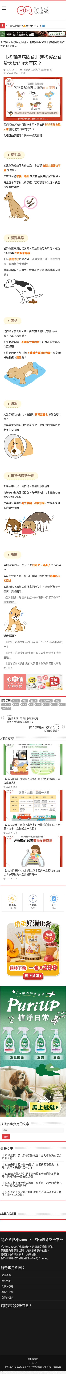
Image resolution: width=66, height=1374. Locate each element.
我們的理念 (7, 1297)
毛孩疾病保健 (18, 42)
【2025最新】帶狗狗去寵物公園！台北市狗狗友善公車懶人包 (32, 1157)
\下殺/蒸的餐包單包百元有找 (23, 26)
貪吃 (54, 705)
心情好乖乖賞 (46, 701)
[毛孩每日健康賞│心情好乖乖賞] (33, 681)
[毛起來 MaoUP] (33, 10)
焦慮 (16, 705)
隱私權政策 (33, 1359)
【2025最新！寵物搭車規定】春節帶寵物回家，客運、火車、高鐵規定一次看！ (30, 1166)
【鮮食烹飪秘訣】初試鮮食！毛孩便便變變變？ (43, 728)
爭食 (24, 705)
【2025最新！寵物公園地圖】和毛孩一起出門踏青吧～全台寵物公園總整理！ (32, 1184)
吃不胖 (16, 701)
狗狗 (38, 705)
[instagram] (36, 1363)
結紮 (46, 705)
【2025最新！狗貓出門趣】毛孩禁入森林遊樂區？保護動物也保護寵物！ (32, 1193)
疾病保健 (6, 1280)
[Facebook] (30, 1363)
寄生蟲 (33, 701)
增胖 (25, 701)
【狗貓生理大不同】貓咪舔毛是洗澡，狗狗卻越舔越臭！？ (22, 719)
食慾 (62, 705)
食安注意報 (7, 1286)
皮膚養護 (6, 1275)
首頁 (5, 42)
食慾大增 (6, 708)
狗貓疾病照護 (45, 69)
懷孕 (57, 701)
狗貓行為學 (7, 1292)
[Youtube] (32, 1363)
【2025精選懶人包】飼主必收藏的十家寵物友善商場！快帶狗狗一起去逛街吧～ (30, 1175)
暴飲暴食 (6, 705)
